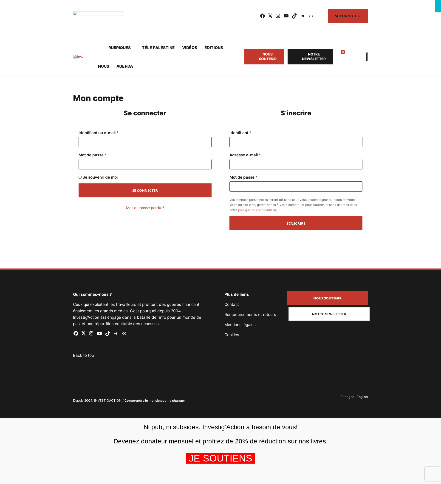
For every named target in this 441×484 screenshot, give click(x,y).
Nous (103, 66)
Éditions (213, 47)
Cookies (231, 334)
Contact (231, 304)
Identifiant (250, 132)
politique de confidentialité (257, 210)
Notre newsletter (314, 56)
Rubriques (119, 47)
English (362, 397)
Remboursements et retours (250, 314)
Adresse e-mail (255, 155)
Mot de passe (103, 155)
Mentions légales (240, 324)
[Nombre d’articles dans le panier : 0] (350, 56)
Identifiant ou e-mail (109, 132)
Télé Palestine (158, 47)
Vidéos (189, 47)
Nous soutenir (268, 56)
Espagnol (348, 397)
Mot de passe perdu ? (145, 207)
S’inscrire (296, 223)
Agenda (124, 66)
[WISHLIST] (339, 56)
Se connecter (348, 16)
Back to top (83, 355)
